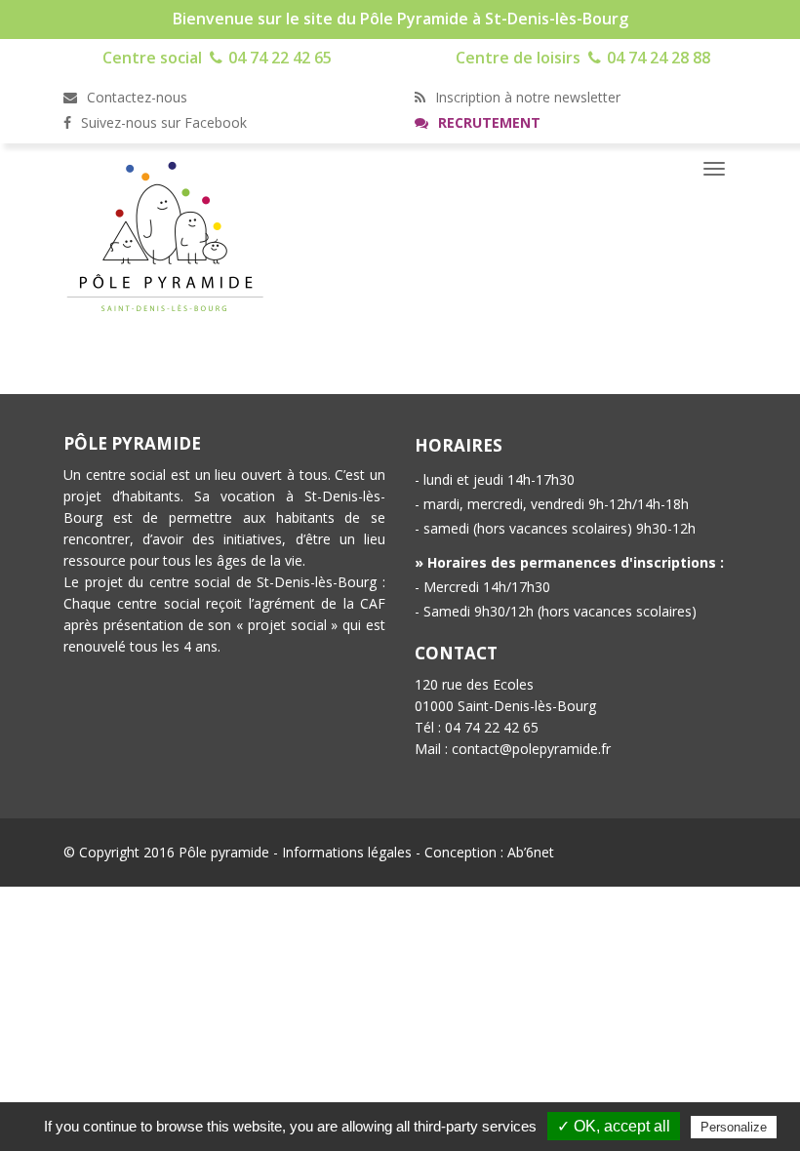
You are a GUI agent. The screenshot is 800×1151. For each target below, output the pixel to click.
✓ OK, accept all (613, 1126)
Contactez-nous (135, 97)
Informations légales (347, 852)
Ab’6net (530, 852)
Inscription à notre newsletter (525, 97)
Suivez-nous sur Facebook (162, 122)
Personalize (733, 1127)
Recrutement (487, 122)
